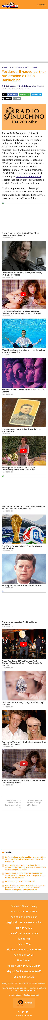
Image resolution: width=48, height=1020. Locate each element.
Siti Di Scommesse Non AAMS (24, 949)
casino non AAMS (24, 954)
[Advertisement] (24, 38)
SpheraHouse (28, 1015)
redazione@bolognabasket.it (27, 995)
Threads (8, 98)
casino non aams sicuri (24, 916)
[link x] (19, 1012)
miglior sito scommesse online (24, 922)
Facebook (13, 94)
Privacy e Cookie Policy (24, 906)
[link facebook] (23, 1012)
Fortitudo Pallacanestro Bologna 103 (24, 67)
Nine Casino (24, 960)
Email (18, 98)
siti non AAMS (24, 927)
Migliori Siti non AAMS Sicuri (24, 965)
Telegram (37, 94)
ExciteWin (24, 938)
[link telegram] (27, 1012)
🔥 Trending (7, 852)
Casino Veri (24, 944)
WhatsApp (25, 94)
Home (4, 67)
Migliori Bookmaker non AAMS (24, 971)
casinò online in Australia (24, 933)
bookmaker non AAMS (24, 911)
